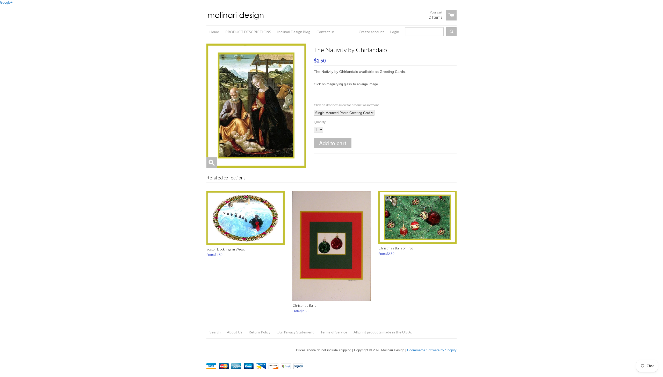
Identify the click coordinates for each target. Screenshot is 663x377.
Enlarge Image (211, 162)
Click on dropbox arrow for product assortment (346, 105)
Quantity (320, 122)
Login (394, 32)
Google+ (6, 2)
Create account (371, 32)
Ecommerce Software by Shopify (432, 350)
